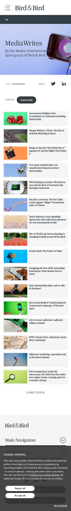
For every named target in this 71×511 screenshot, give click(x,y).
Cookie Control (15, 454)
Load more (35, 392)
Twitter (53, 83)
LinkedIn (64, 84)
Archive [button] (9, 99)
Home (8, 84)
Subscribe (26, 100)
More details (60, 505)
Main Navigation (20, 440)
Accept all (20, 495)
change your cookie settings (44, 474)
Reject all (20, 488)
